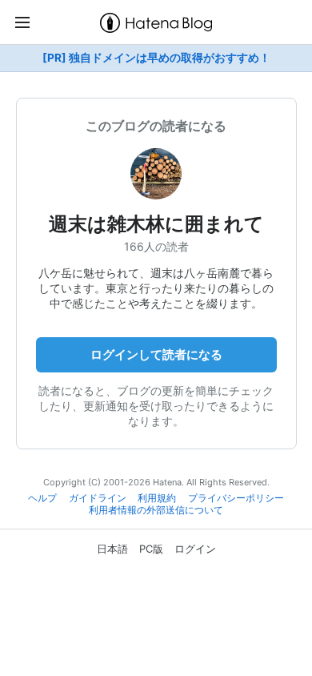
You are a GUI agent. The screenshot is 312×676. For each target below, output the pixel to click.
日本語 (112, 548)
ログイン (195, 548)
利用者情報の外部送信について (156, 510)
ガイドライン (97, 498)
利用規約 (157, 498)
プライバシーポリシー (236, 498)
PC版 (151, 548)
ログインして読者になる (156, 354)
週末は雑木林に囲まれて (156, 223)
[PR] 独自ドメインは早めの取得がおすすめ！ (156, 57)
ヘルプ (42, 498)
